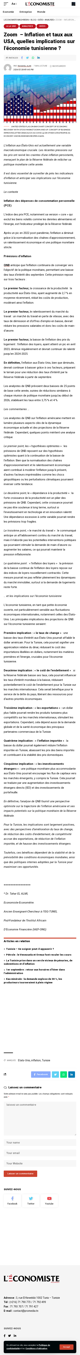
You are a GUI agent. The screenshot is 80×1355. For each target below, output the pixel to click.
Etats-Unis (24, 1060)
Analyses (27, 26)
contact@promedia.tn (25, 1310)
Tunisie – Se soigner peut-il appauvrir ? (30, 949)
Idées (42, 26)
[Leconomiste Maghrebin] (40, 4)
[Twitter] (31, 1201)
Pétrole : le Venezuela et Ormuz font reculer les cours (38, 954)
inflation (36, 1060)
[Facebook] (12, 1201)
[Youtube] (49, 1201)
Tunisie (46, 1060)
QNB (7, 265)
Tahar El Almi (24, 66)
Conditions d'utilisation (36, 1348)
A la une (11, 26)
